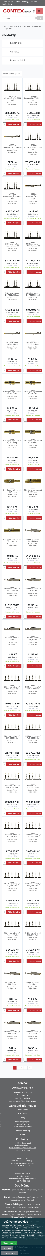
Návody (34, 2)
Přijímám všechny (9, 1243)
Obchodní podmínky (22, 1131)
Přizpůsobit (7, 1248)
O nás (18, 2)
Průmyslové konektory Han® (30, 26)
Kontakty (8, 29)
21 (30, 1068)
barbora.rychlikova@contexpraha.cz (22, 1179)
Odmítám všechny (9, 1253)
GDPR (22, 1135)
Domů (4, 26)
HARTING (13, 26)
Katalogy (25, 2)
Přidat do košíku (14, 124)
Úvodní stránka (7, 2)
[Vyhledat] (40, 18)
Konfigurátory (7, 4)
